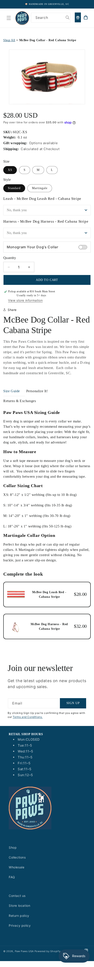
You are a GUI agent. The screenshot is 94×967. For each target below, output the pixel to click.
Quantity (9, 258)
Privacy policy (20, 925)
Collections (17, 857)
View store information (25, 300)
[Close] (88, 27)
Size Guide (11, 391)
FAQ (12, 877)
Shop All (9, 40)
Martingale (39, 188)
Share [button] (12, 310)
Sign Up (73, 703)
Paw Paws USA (25, 951)
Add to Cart (47, 280)
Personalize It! (37, 391)
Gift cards (78, 17)
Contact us (17, 896)
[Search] (67, 17)
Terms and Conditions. (28, 717)
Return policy (19, 915)
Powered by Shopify (48, 951)
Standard (14, 188)
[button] (9, 18)
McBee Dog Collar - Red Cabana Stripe (47, 40)
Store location (19, 905)
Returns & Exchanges (19, 401)
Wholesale (16, 867)
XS (10, 170)
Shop (13, 847)
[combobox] (51, 18)
